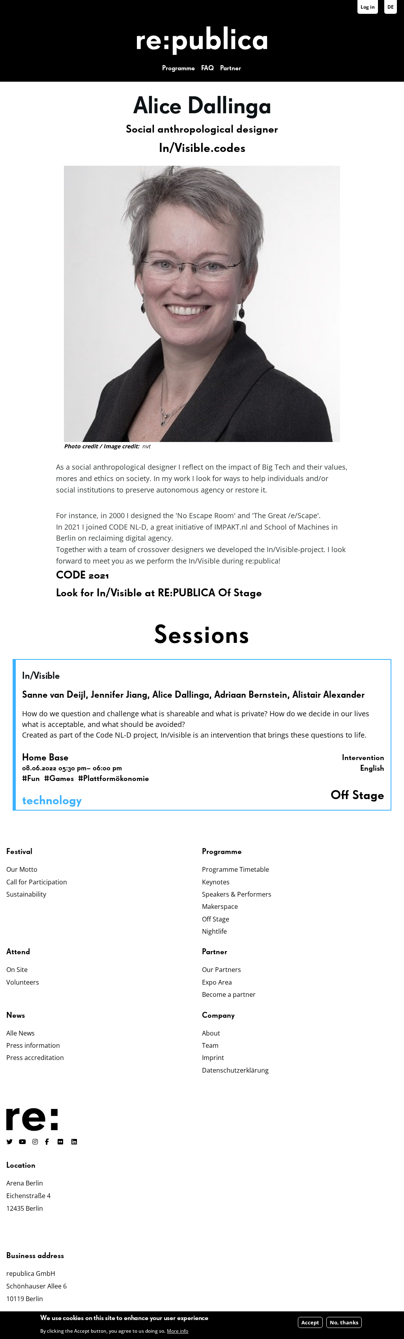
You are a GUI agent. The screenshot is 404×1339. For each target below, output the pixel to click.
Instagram (35, 1141)
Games (61, 779)
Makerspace (220, 906)
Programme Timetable (235, 869)
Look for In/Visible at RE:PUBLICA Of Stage (159, 593)
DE (390, 7)
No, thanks (344, 1322)
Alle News (20, 1033)
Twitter (9, 1141)
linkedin (75, 1141)
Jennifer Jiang (119, 695)
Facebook (48, 1141)
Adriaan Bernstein (250, 695)
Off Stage (215, 919)
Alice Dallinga (180, 695)
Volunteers (22, 982)
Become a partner (229, 994)
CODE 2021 (82, 575)
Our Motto (21, 869)
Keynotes (216, 882)
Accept (310, 1322)
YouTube (22, 1141)
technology (52, 800)
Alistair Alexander (328, 695)
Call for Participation (36, 882)
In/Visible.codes (202, 148)
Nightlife (214, 931)
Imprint (213, 1057)
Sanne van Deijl (54, 695)
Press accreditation (35, 1057)
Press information (33, 1045)
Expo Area (217, 982)
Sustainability (26, 894)
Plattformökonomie (116, 779)
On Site (17, 969)
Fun (33, 779)
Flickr (64, 1141)
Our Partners (221, 969)
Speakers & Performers (236, 894)
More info (177, 1331)
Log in (368, 7)
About (211, 1033)
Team (210, 1045)
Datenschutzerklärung (235, 1070)
